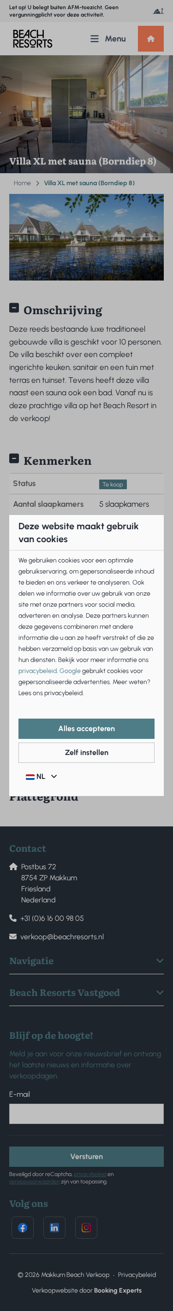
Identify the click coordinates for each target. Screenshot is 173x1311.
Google (70, 671)
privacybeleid (37, 671)
